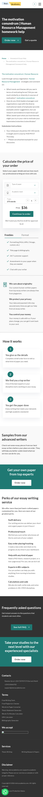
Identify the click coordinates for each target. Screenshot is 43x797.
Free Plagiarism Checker (10, 704)
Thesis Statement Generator (12, 710)
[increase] (35, 200)
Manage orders (34, 4)
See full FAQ (20, 627)
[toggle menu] (39, 4)
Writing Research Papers (30, 752)
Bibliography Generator (10, 720)
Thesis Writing (7, 752)
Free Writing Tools (8, 700)
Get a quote (31, 40)
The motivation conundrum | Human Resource (20, 74)
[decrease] (27, 200)
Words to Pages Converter (11, 707)
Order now (10, 40)
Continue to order (21, 214)
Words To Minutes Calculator (12, 714)
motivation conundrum (26, 98)
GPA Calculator (7, 717)
